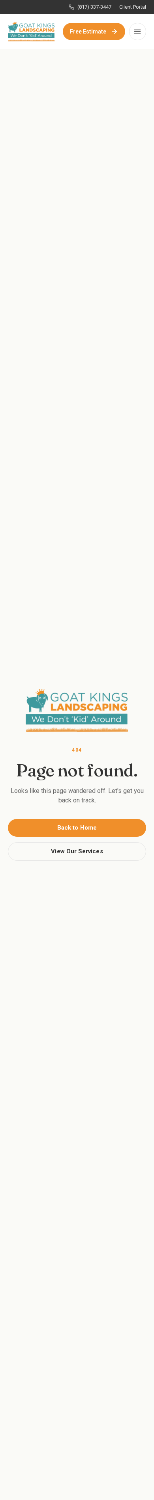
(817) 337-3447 (94, 7)
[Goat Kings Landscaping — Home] (31, 31)
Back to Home (77, 827)
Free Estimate (88, 31)
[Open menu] (137, 31)
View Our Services (77, 851)
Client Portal (132, 7)
